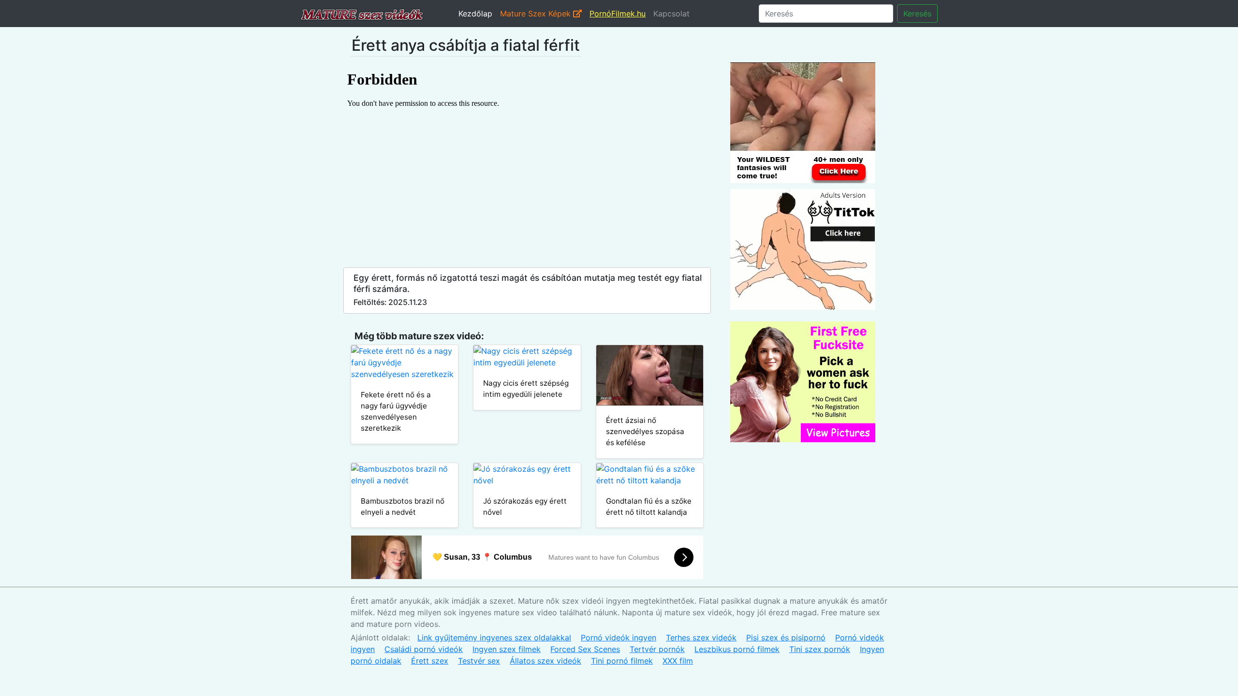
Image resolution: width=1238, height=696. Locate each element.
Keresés (917, 13)
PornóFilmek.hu (618, 13)
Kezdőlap (475, 13)
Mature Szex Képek (536, 13)
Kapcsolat (671, 13)
